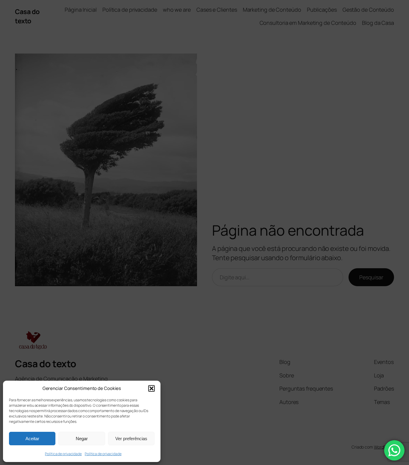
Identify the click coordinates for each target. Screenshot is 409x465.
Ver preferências (131, 438)
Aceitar (32, 438)
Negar (82, 438)
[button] (151, 388)
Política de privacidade (63, 453)
